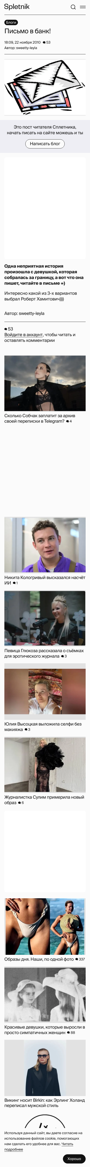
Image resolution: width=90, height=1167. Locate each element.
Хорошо (74, 1158)
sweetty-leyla (31, 313)
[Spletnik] (16, 7)
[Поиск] (73, 7)
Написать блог (45, 144)
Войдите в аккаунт (23, 335)
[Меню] (83, 7)
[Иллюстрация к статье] (45, 87)
